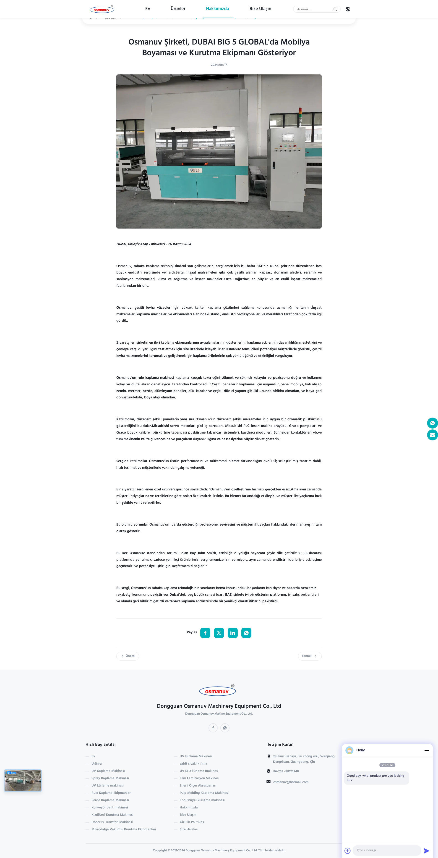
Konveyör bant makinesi (109, 808)
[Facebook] (213, 727)
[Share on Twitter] (219, 633)
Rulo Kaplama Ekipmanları (111, 793)
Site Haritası (189, 829)
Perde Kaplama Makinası (110, 800)
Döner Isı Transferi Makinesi (112, 822)
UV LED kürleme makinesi (199, 771)
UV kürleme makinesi (107, 786)
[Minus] (426, 750)
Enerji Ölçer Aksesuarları (198, 786)
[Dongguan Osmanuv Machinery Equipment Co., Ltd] (103, 9)
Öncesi (130, 656)
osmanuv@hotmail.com (291, 782)
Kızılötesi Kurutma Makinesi (112, 815)
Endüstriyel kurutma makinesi (202, 800)
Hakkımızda (217, 9)
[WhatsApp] (224, 727)
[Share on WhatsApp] (246, 633)
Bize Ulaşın (260, 9)
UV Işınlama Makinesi (196, 756)
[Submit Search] (335, 9)
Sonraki (307, 656)
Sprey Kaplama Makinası (110, 778)
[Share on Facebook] (205, 633)
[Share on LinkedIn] (233, 633)
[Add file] (347, 851)
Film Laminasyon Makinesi (199, 778)
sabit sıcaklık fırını (193, 764)
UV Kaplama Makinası (108, 771)
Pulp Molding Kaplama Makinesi (204, 793)
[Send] (426, 851)
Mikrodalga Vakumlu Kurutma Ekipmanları (123, 829)
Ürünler (178, 9)
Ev (147, 9)
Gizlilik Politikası (192, 822)
